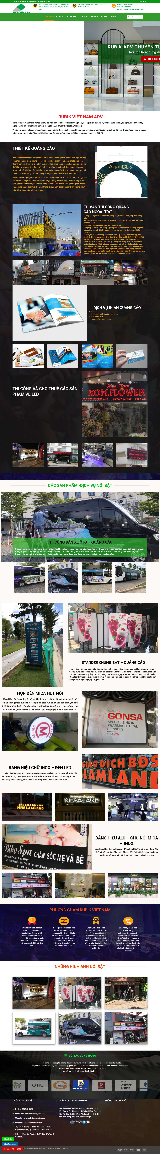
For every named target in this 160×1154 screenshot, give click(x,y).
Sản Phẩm (72, 17)
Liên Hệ (113, 17)
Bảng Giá (94, 17)
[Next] (154, 66)
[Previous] (6, 66)
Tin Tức (84, 17)
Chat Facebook (10, 1144)
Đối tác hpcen (62, 1148)
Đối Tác (104, 17)
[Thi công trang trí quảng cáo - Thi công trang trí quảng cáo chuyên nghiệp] (21, 8)
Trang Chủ (49, 17)
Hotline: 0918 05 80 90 (12, 1149)
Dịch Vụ (59, 17)
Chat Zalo (8, 1139)
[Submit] (144, 17)
